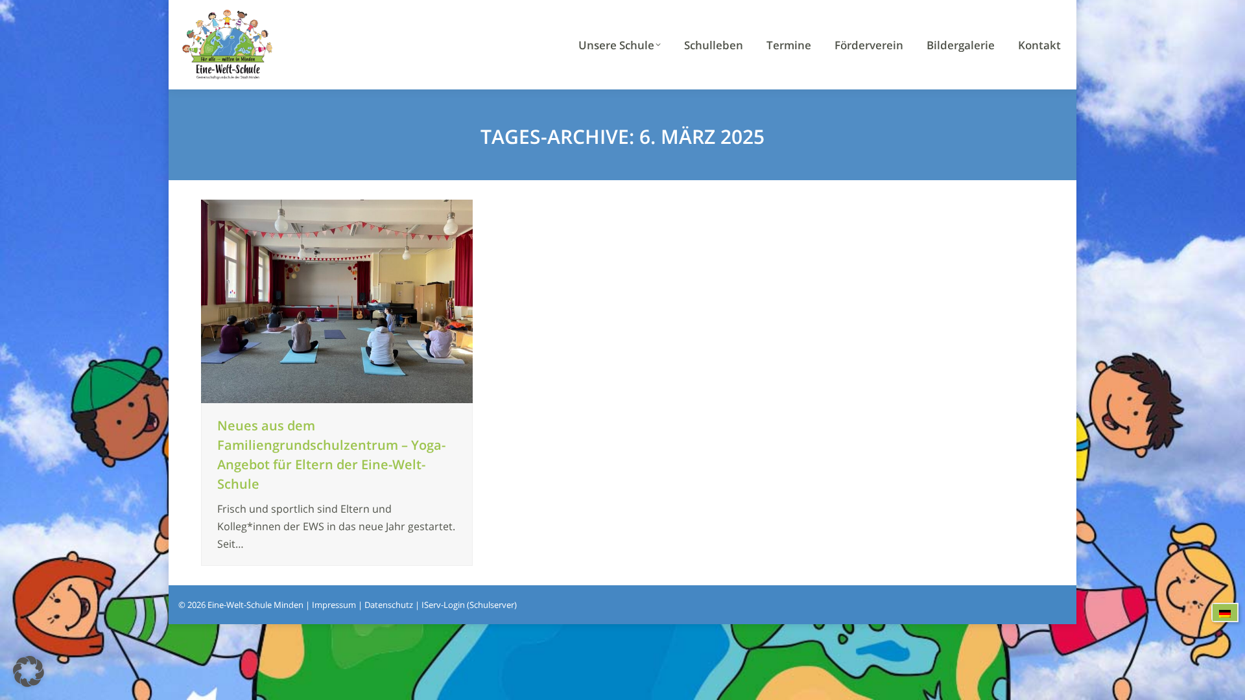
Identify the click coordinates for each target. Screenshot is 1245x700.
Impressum (334, 605)
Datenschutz (388, 605)
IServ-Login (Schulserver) (469, 605)
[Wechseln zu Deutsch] (1225, 613)
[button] (28, 671)
